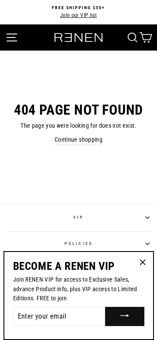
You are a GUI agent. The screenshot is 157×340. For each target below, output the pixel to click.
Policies (78, 243)
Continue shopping (78, 139)
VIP (78, 217)
